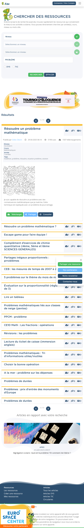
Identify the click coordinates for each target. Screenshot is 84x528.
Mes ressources (11, 496)
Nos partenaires (70, 270)
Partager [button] (32, 214)
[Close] (81, 260)
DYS (8, 67)
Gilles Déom (17, 140)
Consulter (47, 214)
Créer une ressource (13, 493)
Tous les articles (50, 490)
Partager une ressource (70, 264)
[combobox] (38, 37)
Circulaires (48, 499)
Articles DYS (48, 493)
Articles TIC (48, 496)
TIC (16, 67)
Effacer (50, 75)
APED (42, 447)
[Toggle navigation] (80, 3)
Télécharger (16, 214)
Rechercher (36, 75)
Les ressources (11, 490)
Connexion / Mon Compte (64, 3)
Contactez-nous (70, 281)
